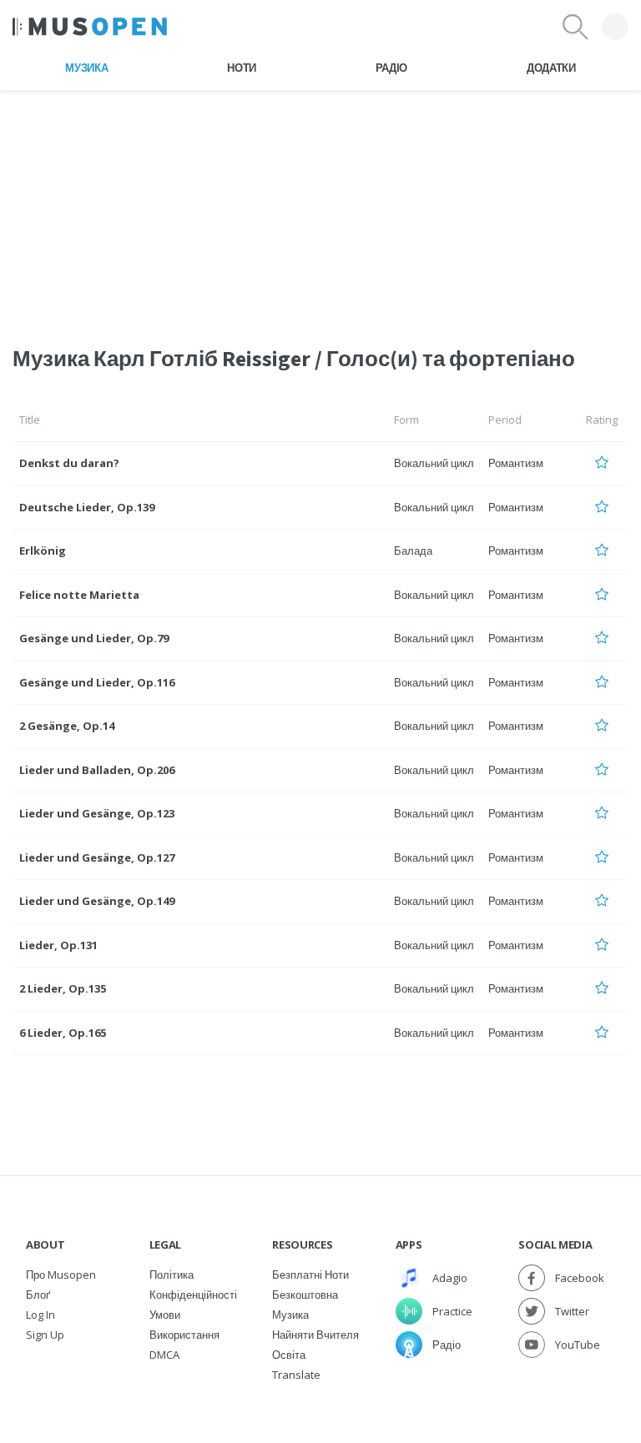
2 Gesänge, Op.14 (66, 725)
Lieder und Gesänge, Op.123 (96, 813)
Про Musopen (61, 1274)
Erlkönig (42, 550)
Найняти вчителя (315, 1334)
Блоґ (38, 1294)
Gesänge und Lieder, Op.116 (96, 682)
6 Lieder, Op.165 (62, 1032)
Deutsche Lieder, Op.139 (86, 507)
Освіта (288, 1354)
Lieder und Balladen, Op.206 (96, 769)
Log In (40, 1314)
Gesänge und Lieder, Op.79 (94, 638)
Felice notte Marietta (79, 594)
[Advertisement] (320, 207)
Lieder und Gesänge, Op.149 (96, 900)
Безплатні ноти (310, 1274)
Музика (86, 67)
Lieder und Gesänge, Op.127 (96, 857)
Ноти (241, 67)
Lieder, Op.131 (58, 945)
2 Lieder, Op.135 (62, 988)
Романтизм (515, 462)
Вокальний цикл (434, 462)
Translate (296, 1374)
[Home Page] (90, 27)
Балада (413, 550)
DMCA (164, 1354)
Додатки (551, 67)
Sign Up (45, 1334)
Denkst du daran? (69, 462)
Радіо (391, 67)
